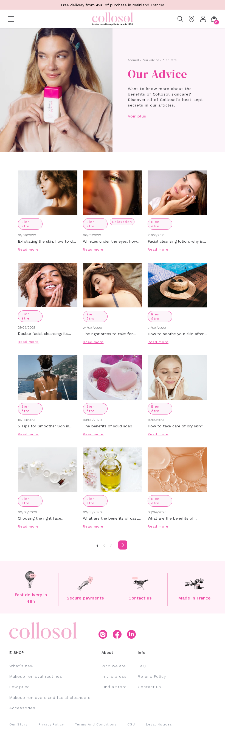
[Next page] (122, 545)
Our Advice (151, 59)
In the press (114, 676)
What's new (21, 666)
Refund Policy (152, 676)
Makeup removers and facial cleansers (50, 697)
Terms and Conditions (95, 724)
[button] (214, 18)
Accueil (133, 59)
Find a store (114, 687)
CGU (131, 724)
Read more (28, 249)
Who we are (114, 666)
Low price (19, 687)
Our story (18, 724)
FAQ (142, 666)
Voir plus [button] (137, 116)
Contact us (149, 687)
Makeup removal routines (35, 676)
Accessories (22, 708)
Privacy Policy (51, 724)
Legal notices (159, 724)
